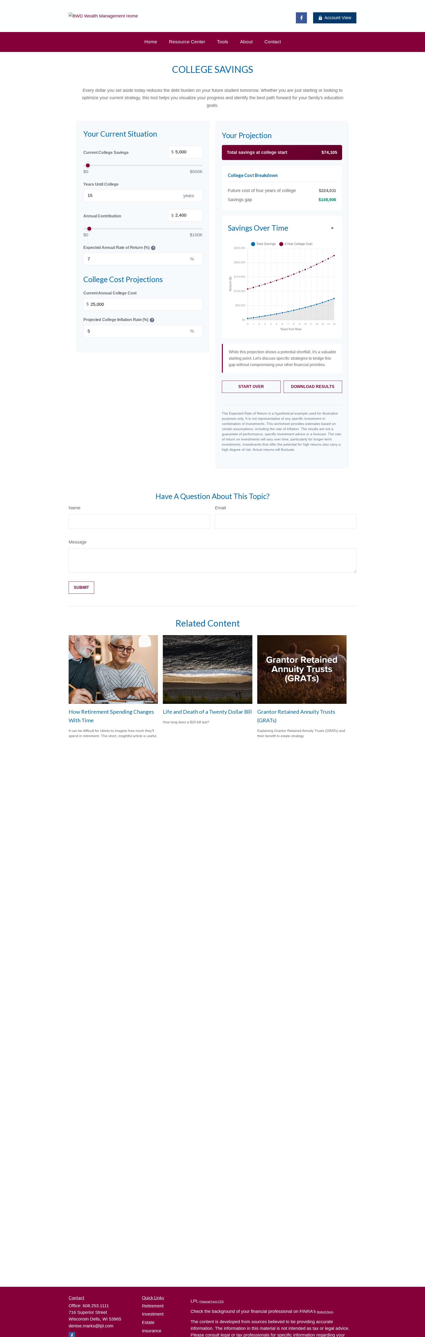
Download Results (312, 387)
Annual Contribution (128, 215)
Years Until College (100, 184)
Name (74, 507)
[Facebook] (301, 17)
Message (78, 542)
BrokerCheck (325, 1311)
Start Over (251, 387)
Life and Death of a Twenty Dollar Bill (207, 711)
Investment (153, 1314)
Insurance (151, 1330)
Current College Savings (128, 152)
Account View (337, 17)
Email (220, 507)
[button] (150, 42)
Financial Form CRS (211, 1301)
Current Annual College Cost (110, 293)
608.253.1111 (96, 1305)
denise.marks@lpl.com (91, 1325)
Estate (148, 1322)
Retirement (153, 1306)
